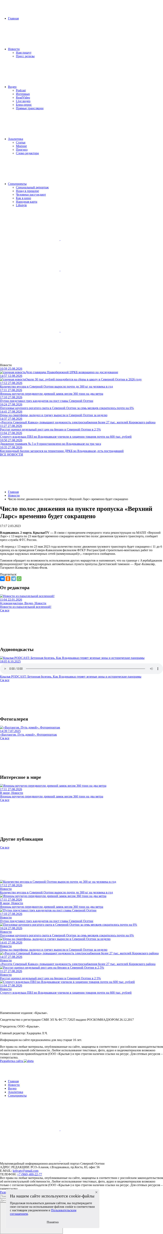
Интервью (23, 94)
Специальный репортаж (32, 187)
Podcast (21, 90)
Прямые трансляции (30, 108)
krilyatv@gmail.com (25, 1170)
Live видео (23, 101)
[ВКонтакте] (2, 578)
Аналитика (15, 139)
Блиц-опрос (24, 104)
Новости (14, 49)
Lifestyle (21, 205)
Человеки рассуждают (31, 194)
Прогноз (21, 149)
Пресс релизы (25, 56)
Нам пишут (23, 52)
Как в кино (23, 198)
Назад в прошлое (27, 191)
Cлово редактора (27, 153)
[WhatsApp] (19, 578)
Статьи (20, 142)
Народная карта (26, 201)
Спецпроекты (17, 183)
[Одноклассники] (8, 578)
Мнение (21, 146)
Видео (12, 86)
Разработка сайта (12, 1061)
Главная (13, 18)
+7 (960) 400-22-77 (29, 1174)
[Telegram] (13, 578)
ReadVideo (23, 97)
